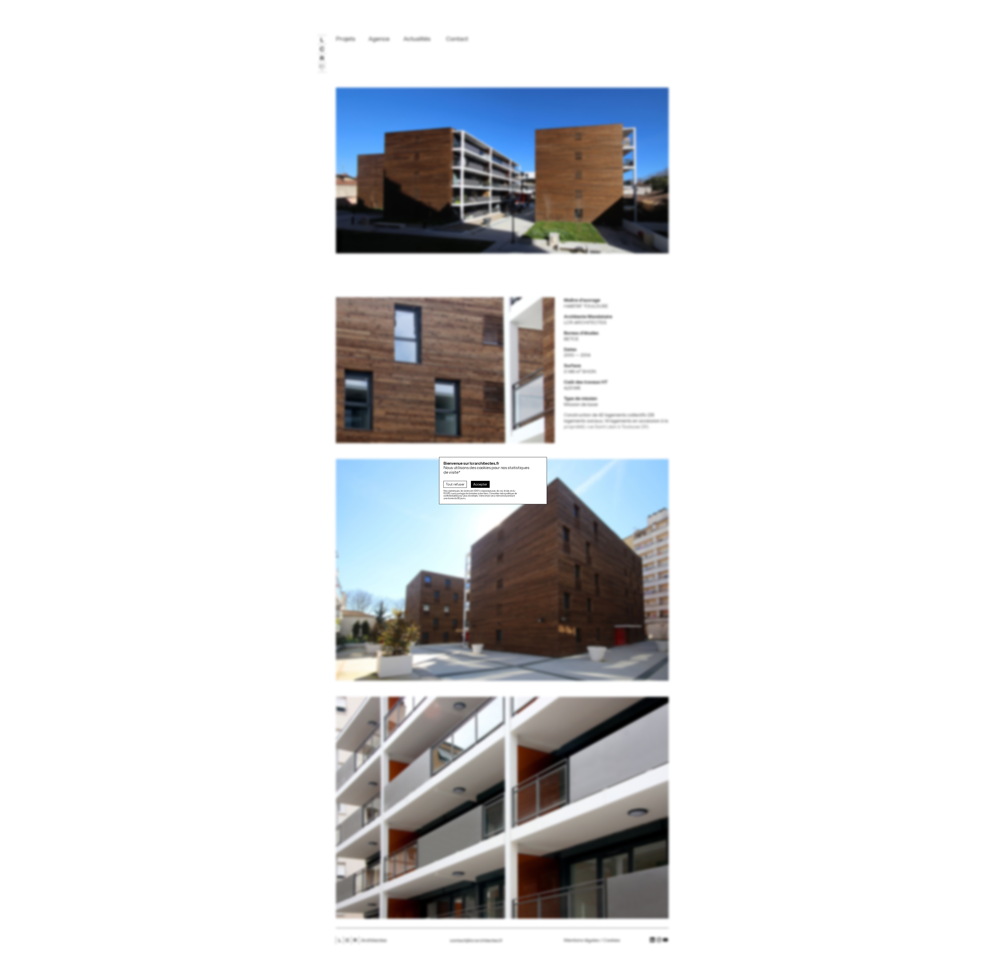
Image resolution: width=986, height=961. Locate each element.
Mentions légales (581, 940)
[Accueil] (322, 79)
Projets (345, 38)
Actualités (417, 38)
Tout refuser (455, 484)
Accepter (480, 484)
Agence (379, 38)
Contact (457, 38)
